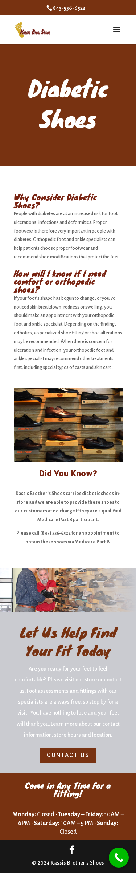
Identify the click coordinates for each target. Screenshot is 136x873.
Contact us (68, 755)
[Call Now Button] (119, 858)
